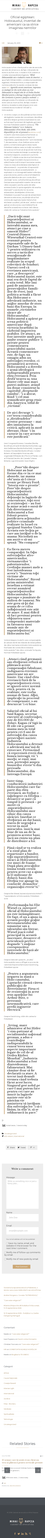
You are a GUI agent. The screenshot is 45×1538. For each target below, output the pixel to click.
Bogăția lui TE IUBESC (20, 1355)
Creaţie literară (10, 1383)
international (9, 1393)
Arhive (6, 1373)
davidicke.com (34, 132)
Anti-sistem (8, 1136)
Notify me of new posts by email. (22, 1259)
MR (3, 43)
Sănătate (7, 1409)
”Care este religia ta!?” (13, 1300)
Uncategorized (10, 1134)
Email (9, 1226)
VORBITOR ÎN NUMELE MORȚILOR (23, 1349)
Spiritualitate (9, 1414)
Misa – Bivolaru (10, 1404)
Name (9, 1212)
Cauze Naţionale (10, 1378)
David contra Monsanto (27, 1339)
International (19, 1136)
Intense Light (9, 1388)
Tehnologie (8, 1419)
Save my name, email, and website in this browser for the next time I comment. (21, 1245)
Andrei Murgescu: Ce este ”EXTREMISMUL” (21, 1295)
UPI (7, 87)
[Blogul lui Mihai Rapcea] (25, 5)
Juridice (7, 1399)
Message (10, 1177)
